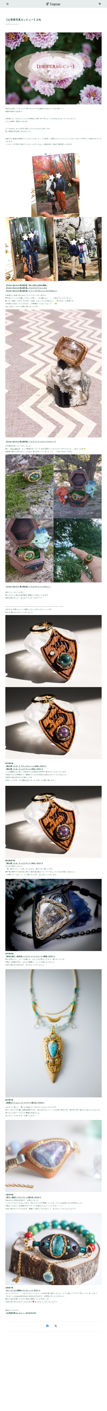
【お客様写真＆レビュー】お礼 (23, 19)
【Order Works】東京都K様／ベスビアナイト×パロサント (28, 587)
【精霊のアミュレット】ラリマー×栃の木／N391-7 (25, 1103)
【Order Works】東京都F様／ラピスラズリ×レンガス (26, 288)
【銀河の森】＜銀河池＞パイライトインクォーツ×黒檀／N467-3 (30, 956)
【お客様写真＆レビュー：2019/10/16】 (21, 1313)
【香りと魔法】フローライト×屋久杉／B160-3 (23, 1197)
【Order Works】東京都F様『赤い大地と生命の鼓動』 (26, 285)
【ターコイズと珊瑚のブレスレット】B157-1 (22, 1290)
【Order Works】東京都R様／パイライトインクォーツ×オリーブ (30, 442)
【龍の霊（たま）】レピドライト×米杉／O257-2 (24, 769)
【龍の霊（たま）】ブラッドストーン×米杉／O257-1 (25, 766)
